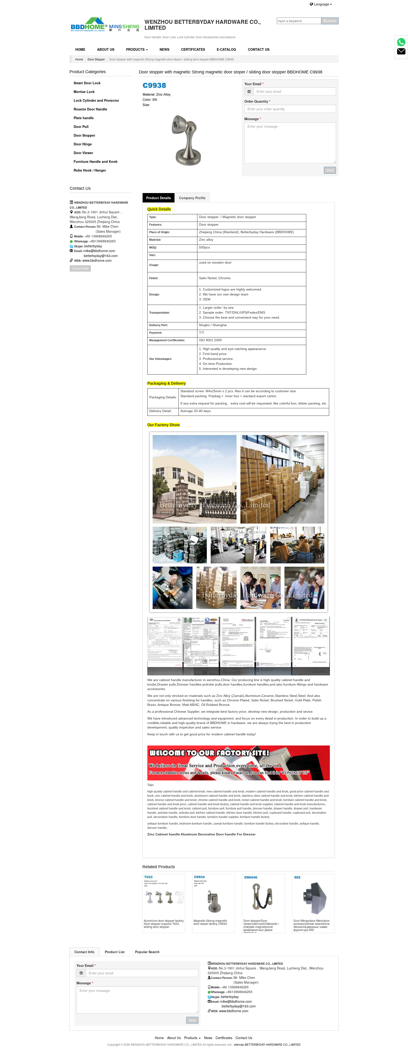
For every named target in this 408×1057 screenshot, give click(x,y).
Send (330, 170)
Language (321, 4)
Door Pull (81, 126)
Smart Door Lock (87, 82)
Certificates (193, 49)
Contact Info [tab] (84, 951)
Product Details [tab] (158, 197)
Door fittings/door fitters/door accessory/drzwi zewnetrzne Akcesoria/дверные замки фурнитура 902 (311, 925)
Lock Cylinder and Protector (96, 100)
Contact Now (80, 268)
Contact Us (258, 49)
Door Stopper (96, 59)
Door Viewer (83, 152)
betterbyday (93, 246)
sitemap (239, 1044)
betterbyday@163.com (101, 255)
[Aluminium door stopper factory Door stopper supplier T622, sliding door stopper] (164, 895)
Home (80, 49)
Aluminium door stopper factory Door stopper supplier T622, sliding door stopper (164, 923)
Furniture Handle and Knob (95, 161)
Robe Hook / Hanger (89, 170)
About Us (105, 49)
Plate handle (83, 117)
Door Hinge (82, 144)
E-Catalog (226, 49)
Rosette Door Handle (90, 109)
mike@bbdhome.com (99, 250)
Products (135, 49)
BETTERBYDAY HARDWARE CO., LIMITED (273, 1044)
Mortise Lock (84, 91)
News (164, 49)
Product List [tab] (115, 951)
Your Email (254, 83)
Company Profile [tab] (192, 197)
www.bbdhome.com (97, 260)
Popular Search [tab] (147, 951)
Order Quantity (257, 101)
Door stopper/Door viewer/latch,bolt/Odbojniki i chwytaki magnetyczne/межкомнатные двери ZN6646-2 (261, 926)
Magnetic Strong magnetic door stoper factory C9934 (210, 922)
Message (252, 118)
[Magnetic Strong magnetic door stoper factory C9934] (213, 895)
